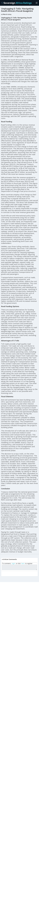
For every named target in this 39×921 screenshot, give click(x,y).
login (13, 563)
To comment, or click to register (17, 563)
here (23, 563)
